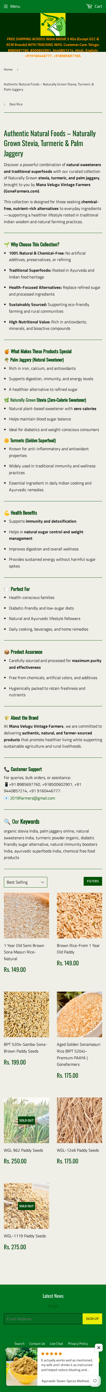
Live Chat (56, 1343)
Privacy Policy (78, 1343)
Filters (93, 881)
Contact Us (37, 1343)
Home (8, 69)
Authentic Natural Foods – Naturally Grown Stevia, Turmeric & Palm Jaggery (49, 86)
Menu (15, 6)
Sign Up (92, 1319)
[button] (99, 1348)
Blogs (53, 1306)
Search (19, 1343)
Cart (98, 6)
